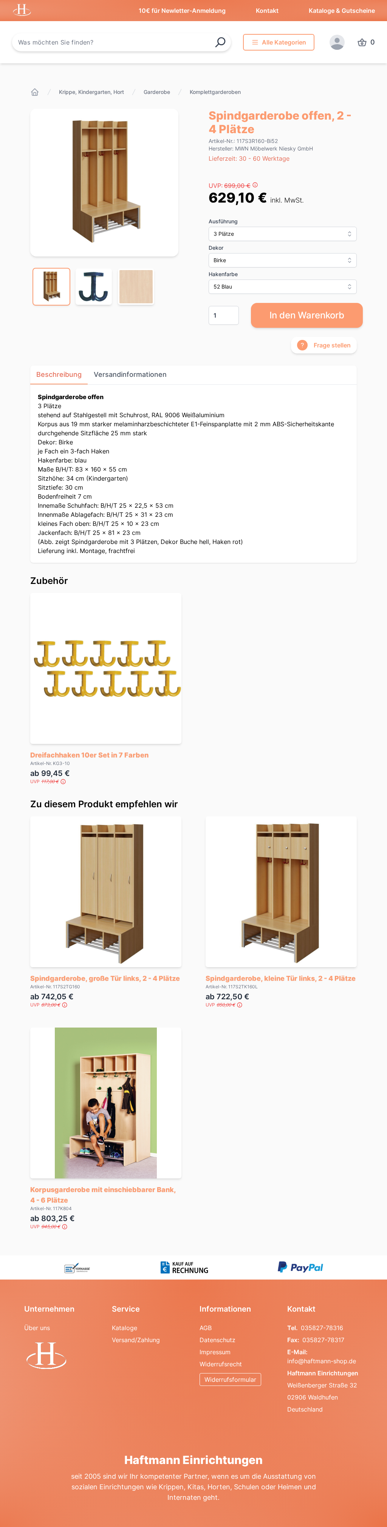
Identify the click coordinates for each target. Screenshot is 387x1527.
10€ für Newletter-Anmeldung (182, 10)
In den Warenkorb (306, 315)
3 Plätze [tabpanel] (186, 474)
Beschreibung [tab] (59, 374)
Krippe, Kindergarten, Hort (91, 92)
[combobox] (121, 42)
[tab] (51, 287)
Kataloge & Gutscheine (342, 10)
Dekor (216, 247)
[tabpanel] (104, 183)
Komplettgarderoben (215, 92)
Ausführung (223, 221)
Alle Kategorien (284, 42)
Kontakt (267, 10)
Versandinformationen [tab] (130, 374)
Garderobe (157, 92)
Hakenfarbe (223, 274)
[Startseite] (34, 92)
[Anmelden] (337, 42)
